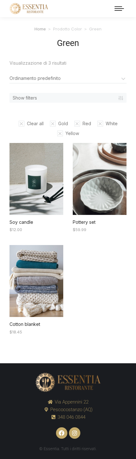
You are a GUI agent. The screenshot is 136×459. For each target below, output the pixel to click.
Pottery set (84, 222)
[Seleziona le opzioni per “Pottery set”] (118, 207)
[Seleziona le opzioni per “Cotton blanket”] (55, 309)
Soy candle (21, 222)
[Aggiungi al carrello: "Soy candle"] (55, 207)
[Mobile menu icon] (119, 8)
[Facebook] (61, 433)
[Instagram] (74, 433)
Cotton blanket (24, 324)
